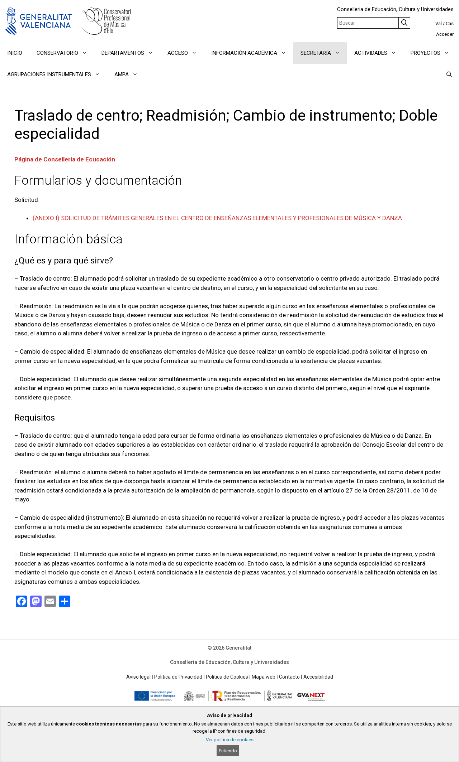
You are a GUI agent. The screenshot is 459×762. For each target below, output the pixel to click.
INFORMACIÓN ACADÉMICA (244, 53)
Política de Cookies (227, 677)
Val (438, 23)
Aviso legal (138, 677)
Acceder (445, 34)
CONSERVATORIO (57, 53)
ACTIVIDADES (370, 53)
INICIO (14, 53)
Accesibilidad (318, 677)
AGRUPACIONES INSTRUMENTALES (49, 74)
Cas (450, 23)
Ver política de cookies (230, 739)
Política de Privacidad (178, 677)
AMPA (121, 74)
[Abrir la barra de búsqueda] (449, 74)
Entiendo (228, 750)
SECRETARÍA (316, 53)
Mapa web (263, 677)
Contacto (289, 677)
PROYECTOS (425, 53)
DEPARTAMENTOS (122, 53)
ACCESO (177, 53)
